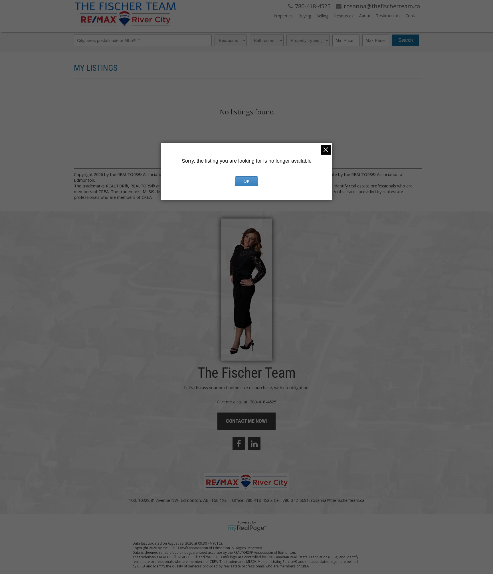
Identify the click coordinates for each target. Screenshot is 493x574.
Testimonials (388, 15)
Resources (343, 16)
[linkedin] (254, 443)
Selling (322, 16)
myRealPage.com (246, 528)
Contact (412, 15)
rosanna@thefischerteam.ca (337, 500)
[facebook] (239, 443)
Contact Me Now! (246, 421)
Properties (283, 16)
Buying (304, 16)
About (364, 15)
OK (246, 181)
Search (405, 40)
